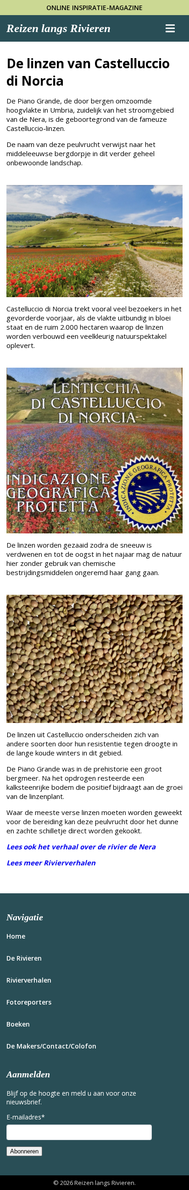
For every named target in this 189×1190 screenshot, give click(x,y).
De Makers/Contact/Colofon (51, 1046)
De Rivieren (24, 958)
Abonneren (24, 1151)
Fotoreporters (28, 1002)
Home (15, 936)
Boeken (18, 1024)
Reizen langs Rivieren (58, 28)
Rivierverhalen (28, 980)
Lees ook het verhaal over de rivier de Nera (81, 846)
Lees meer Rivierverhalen (50, 862)
